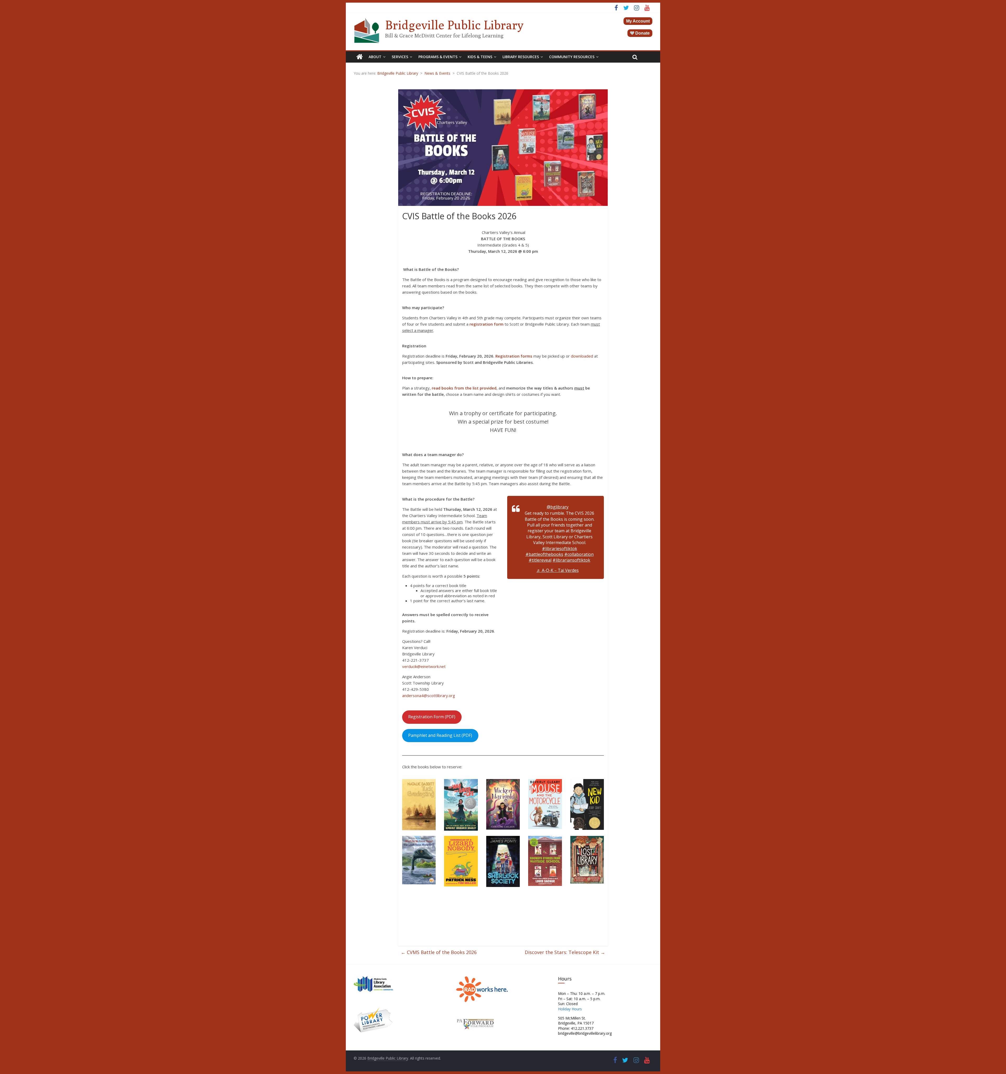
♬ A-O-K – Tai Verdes (558, 570)
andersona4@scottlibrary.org (428, 695)
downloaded (582, 356)
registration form (486, 324)
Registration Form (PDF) (431, 717)
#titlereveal (540, 560)
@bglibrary (557, 507)
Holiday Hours (570, 1008)
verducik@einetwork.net (424, 666)
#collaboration (579, 554)
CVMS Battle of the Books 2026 (439, 952)
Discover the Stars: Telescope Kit (565, 952)
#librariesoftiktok (559, 548)
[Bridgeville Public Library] (359, 56)
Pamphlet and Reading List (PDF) (440, 735)
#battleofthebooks (544, 554)
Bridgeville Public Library (454, 25)
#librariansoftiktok (571, 560)
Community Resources (571, 56)
